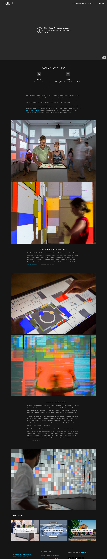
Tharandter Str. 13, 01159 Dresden (22, 554)
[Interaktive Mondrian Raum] (53, 335)
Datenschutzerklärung (53, 555)
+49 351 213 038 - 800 (23, 557)
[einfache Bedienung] (53, 273)
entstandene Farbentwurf (32, 110)
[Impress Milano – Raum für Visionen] (82, 530)
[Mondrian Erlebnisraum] (53, 120)
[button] (12, 530)
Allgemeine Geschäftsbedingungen (50, 558)
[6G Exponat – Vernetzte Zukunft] (53, 530)
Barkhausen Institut (39, 81)
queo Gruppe (83, 552)
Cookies (43, 553)
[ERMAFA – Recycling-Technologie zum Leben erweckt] (25, 530)
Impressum (43, 555)
